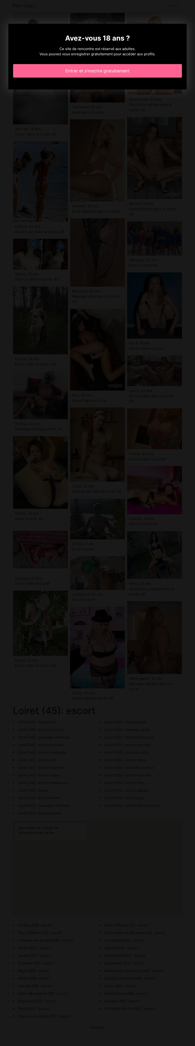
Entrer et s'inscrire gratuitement (97, 70)
